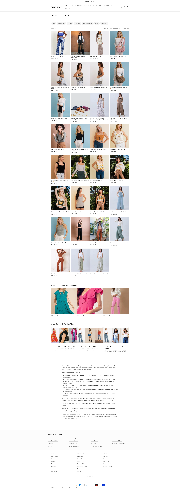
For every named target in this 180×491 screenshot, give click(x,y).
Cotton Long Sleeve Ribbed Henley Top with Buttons (79, 150)
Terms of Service (81, 458)
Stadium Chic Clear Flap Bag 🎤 (78, 87)
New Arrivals (54, 456)
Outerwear (77, 23)
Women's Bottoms (73, 440)
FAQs (104, 458)
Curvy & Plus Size (116, 438)
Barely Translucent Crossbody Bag (59, 118)
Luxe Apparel (51, 446)
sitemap (105, 468)
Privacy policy (72, 487)
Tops (54, 23)
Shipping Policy (81, 463)
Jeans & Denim (61, 23)
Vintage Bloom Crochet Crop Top (97, 211)
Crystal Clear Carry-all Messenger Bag (98, 87)
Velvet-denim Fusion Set (95, 56)
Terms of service (79, 487)
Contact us (106, 461)
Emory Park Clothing (53, 440)
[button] (72, 5)
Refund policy (80, 461)
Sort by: (106, 28)
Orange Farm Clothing (96, 446)
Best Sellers (104, 23)
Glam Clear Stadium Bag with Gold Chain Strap (60, 88)
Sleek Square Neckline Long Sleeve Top (80, 180)
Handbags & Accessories (118, 443)
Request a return (107, 466)
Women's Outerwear (74, 446)
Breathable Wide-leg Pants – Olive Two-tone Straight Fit (80, 274)
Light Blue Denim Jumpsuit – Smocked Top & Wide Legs (118, 212)
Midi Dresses (94, 443)
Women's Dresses (56, 316)
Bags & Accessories (87, 23)
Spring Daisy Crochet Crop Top (97, 180)
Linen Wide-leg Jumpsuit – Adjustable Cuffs (118, 119)
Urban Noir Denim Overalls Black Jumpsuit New (78, 57)
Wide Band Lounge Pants (96, 242)
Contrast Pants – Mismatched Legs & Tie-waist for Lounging (99, 274)
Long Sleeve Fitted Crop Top (57, 149)
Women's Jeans (108, 316)
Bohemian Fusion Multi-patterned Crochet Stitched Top (60, 212)
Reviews (79, 468)
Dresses (70, 23)
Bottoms (53, 463)
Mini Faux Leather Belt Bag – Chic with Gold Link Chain (79, 119)
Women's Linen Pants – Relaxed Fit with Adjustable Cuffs (119, 243)
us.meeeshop (58, 487)
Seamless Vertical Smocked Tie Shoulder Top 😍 (60, 181)
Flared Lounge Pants (56, 273)
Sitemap (79, 471)
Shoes (96, 23)
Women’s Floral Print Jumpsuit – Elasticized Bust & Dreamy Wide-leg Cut (99, 119)
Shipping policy (88, 487)
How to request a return (109, 463)
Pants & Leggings (73, 438)
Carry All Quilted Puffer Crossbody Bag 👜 (118, 88)
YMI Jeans (50, 443)
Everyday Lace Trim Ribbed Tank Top (79, 211)
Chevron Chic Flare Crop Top (116, 180)
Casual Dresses (94, 440)
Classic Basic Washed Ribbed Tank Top (60, 242)
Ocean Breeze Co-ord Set (57, 56)
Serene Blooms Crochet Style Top (117, 149)
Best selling (54, 471)
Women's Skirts (73, 443)
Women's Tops (81, 316)
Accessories (54, 468)
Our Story (105, 456)
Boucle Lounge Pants (75, 242)
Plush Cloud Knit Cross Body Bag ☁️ (118, 56)
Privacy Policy (80, 456)
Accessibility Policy (82, 466)
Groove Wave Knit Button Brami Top (98, 149)
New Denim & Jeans (117, 440)
